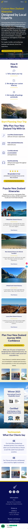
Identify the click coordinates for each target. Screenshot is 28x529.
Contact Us (14, 510)
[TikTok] (10, 491)
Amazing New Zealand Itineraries (14, 504)
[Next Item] (23, 374)
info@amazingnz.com (14, 512)
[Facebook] (17, 491)
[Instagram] (14, 491)
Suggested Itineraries (14, 521)
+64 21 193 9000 (14, 514)
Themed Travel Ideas (14, 523)
